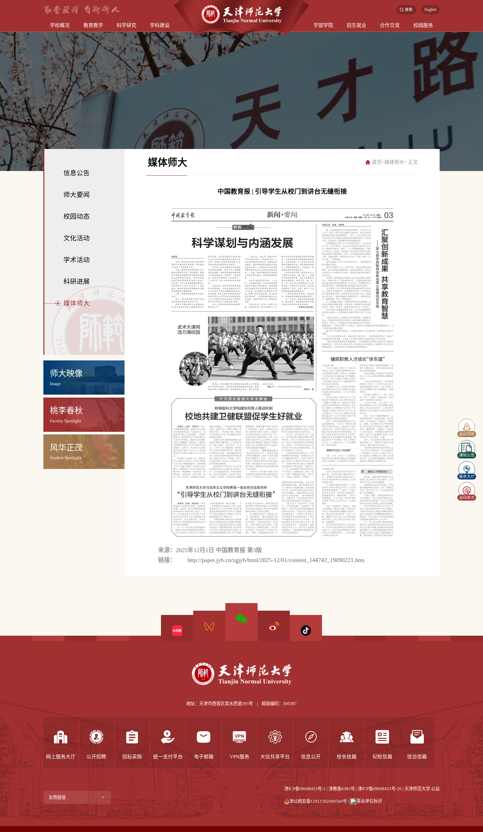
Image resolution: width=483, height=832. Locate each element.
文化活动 (76, 238)
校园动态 (76, 216)
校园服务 (423, 25)
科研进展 (76, 281)
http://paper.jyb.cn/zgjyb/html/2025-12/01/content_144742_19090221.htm (276, 560)
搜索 (409, 10)
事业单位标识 (369, 800)
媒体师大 (76, 303)
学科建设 (160, 25)
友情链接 (57, 797)
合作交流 (390, 25)
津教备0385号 (342, 788)
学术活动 (76, 259)
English (430, 10)
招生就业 (356, 25)
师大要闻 (76, 194)
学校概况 (60, 25)
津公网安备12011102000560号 (318, 800)
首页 (377, 162)
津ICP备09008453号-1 (305, 788)
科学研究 (126, 25)
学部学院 (323, 25)
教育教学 (93, 25)
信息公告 (76, 173)
